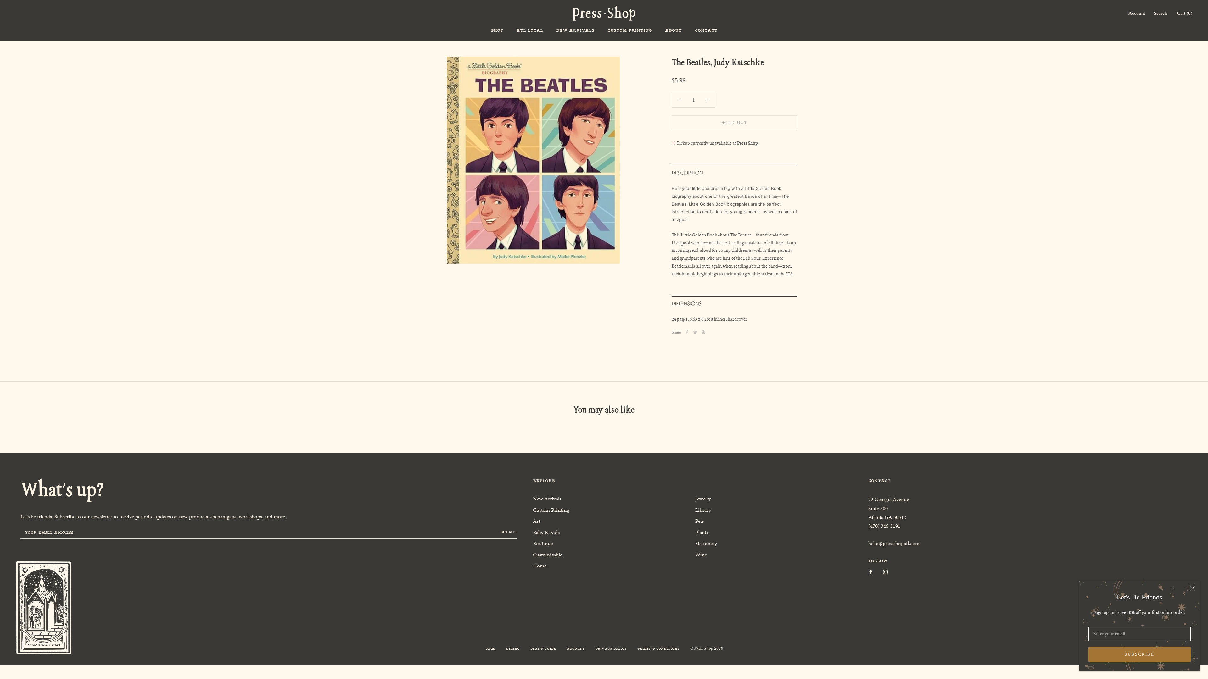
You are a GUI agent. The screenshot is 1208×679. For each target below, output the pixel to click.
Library (703, 510)
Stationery (706, 543)
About (673, 30)
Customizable (547, 554)
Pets (699, 521)
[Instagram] (885, 572)
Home (539, 565)
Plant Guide (543, 649)
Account (1136, 13)
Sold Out (735, 122)
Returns (576, 649)
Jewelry (703, 498)
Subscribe (1139, 654)
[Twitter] (695, 332)
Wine (701, 554)
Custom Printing (629, 30)
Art (536, 521)
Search (1160, 13)
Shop (497, 30)
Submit (509, 532)
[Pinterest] (703, 332)
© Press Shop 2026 (706, 648)
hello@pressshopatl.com (894, 543)
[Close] (1192, 588)
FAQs (490, 649)
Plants (701, 532)
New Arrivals (575, 30)
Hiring (513, 649)
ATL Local (529, 30)
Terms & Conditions (658, 649)
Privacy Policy (611, 649)
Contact (706, 30)
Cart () (1184, 13)
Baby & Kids (546, 532)
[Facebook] (687, 332)
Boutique (543, 543)
